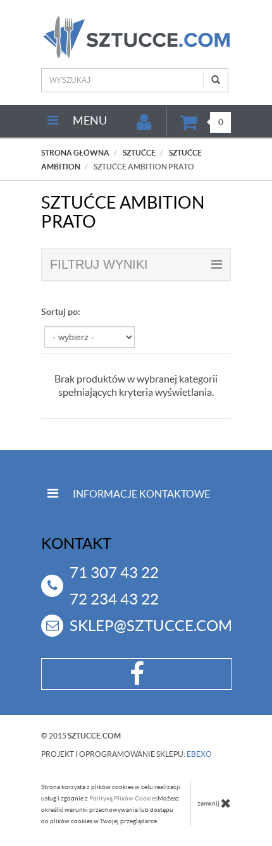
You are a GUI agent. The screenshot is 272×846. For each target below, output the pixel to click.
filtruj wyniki (99, 264)
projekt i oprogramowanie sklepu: (126, 754)
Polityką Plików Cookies (123, 798)
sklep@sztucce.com (151, 625)
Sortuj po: (60, 312)
